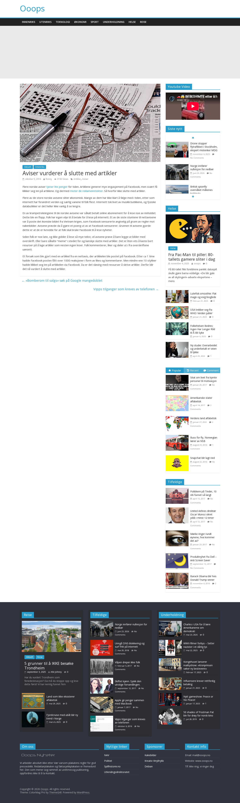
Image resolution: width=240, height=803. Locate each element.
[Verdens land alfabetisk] (178, 415)
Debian (149, 766)
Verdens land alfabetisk (203, 418)
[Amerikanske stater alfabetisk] (178, 395)
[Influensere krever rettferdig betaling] (170, 679)
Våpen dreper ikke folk (127, 662)
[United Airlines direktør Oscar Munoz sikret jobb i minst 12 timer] (178, 509)
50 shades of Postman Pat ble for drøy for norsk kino (198, 713)
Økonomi (80, 22)
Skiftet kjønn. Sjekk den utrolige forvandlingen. (128, 683)
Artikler (77, 179)
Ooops (32, 8)
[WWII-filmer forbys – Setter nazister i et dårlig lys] (170, 641)
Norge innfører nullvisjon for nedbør (202, 145)
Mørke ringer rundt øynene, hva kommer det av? (202, 537)
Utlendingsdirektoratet (116, 772)
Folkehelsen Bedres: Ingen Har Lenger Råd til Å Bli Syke (202, 329)
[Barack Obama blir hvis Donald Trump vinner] (178, 574)
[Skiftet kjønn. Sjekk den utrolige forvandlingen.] (102, 679)
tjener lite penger (57, 186)
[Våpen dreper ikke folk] (102, 660)
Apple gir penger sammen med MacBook (129, 702)
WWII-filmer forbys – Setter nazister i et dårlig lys (198, 645)
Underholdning (113, 22)
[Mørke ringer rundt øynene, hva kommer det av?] (178, 532)
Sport (95, 22)
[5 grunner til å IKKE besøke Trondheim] (51, 622)
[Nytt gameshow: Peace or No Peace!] (170, 694)
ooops (197, 263)
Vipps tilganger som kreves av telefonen (126, 289)
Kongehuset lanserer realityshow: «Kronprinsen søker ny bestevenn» (198, 665)
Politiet (108, 760)
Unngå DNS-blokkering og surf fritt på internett (129, 645)
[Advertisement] (120, 52)
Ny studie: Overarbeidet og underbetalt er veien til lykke (203, 349)
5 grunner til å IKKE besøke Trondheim (48, 665)
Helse (132, 22)
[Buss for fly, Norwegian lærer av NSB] (178, 435)
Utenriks (45, 22)
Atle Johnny (56, 671)
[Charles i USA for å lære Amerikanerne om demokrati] (177, 186)
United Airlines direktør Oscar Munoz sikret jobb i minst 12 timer (203, 514)
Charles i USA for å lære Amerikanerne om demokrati (203, 190)
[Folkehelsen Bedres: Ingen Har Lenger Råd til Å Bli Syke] (177, 324)
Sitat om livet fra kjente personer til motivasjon (203, 379)
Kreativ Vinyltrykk (154, 760)
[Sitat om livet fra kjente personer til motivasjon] (178, 375)
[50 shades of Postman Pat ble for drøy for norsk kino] (170, 710)
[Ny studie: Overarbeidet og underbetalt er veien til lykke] (177, 343)
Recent (194, 370)
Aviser (85, 179)
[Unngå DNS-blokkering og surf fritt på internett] (102, 641)
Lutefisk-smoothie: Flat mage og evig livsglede (203, 295)
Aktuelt (27, 166)
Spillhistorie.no (112, 766)
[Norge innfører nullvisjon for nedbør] (177, 143)
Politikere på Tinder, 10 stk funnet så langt (203, 493)
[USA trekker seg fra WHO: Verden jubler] (177, 308)
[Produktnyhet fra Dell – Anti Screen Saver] (178, 555)
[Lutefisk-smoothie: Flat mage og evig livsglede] (177, 292)
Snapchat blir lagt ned (202, 458)
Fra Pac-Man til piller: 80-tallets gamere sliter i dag (191, 257)
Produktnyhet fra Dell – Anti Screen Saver (203, 558)
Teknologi (63, 22)
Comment (213, 370)
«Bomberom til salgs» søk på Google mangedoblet (62, 280)
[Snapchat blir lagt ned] (178, 455)
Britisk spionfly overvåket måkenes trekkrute (201, 167)
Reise (143, 22)
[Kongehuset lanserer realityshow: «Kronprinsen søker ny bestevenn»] (170, 660)
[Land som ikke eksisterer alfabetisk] (33, 694)
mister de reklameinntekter (86, 191)
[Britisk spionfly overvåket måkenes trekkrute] (177, 164)
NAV (106, 755)
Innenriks (28, 22)
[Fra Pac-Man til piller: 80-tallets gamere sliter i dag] (193, 216)
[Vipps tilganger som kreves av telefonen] (102, 717)
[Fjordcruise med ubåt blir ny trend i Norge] (33, 713)
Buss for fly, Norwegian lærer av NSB (203, 439)
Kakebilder (150, 755)
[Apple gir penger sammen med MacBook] (102, 698)
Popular (176, 370)
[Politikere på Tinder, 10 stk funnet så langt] (178, 489)
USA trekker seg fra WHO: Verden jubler (201, 311)
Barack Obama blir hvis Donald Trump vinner (203, 578)
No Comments (197, 568)
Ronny (49, 179)
